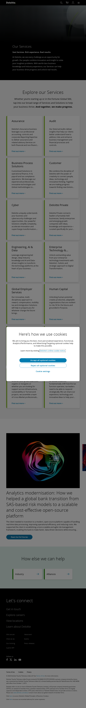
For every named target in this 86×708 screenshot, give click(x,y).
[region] (43, 354)
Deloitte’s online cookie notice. (52, 350)
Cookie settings (43, 371)
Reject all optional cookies (43, 365)
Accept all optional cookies (43, 360)
